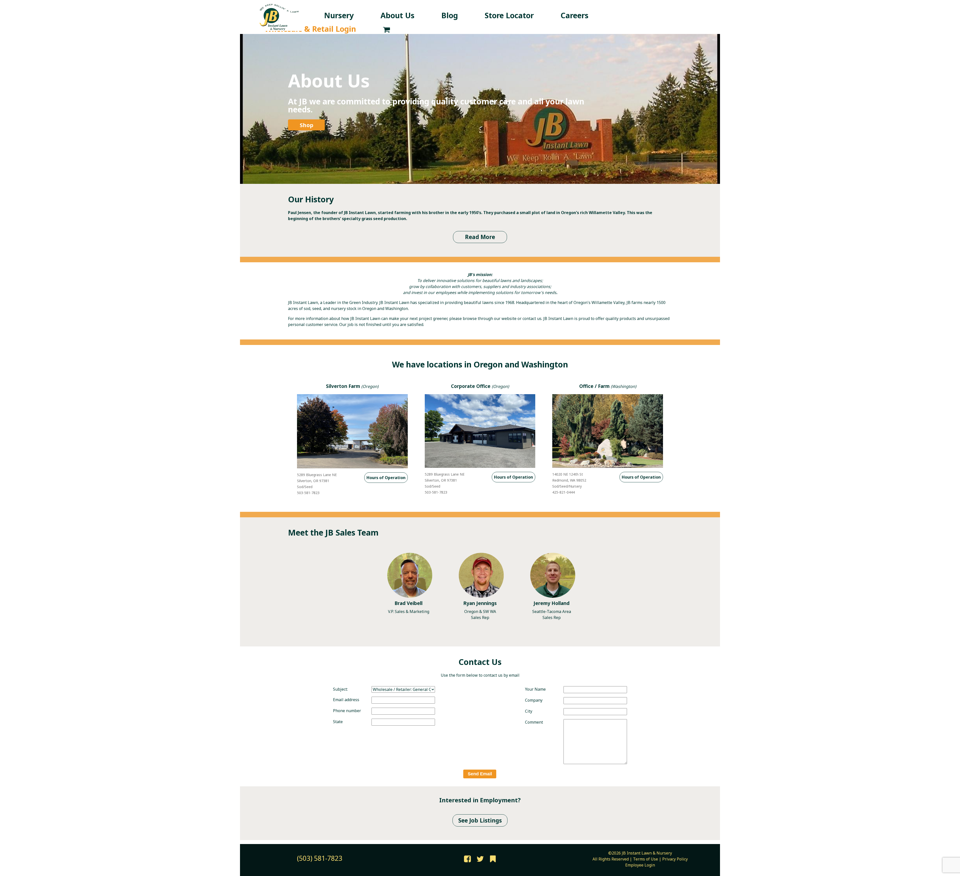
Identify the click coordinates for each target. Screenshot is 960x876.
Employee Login (640, 865)
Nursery (339, 15)
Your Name (535, 689)
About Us (397, 15)
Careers (574, 15)
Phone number (347, 710)
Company (533, 700)
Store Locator (509, 15)
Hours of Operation (386, 477)
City (528, 711)
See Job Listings (480, 820)
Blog (449, 15)
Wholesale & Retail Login (310, 29)
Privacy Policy (675, 859)
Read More (480, 237)
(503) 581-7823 (319, 858)
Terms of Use (645, 859)
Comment (534, 722)
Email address (346, 699)
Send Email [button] (480, 773)
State (338, 721)
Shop (306, 125)
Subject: (340, 689)
